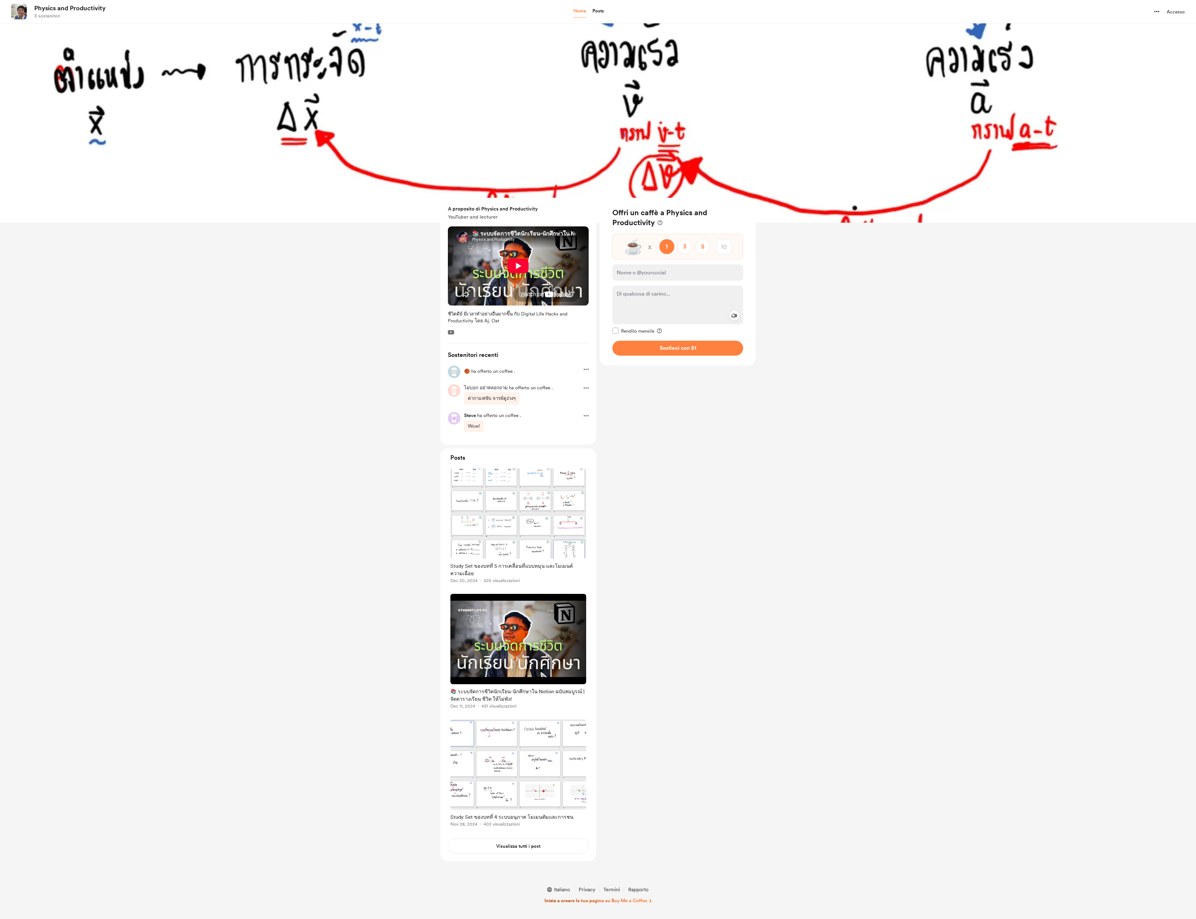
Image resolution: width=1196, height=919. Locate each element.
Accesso (1176, 12)
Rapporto (638, 890)
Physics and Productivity (70, 8)
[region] (678, 282)
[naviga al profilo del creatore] (19, 11)
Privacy (587, 890)
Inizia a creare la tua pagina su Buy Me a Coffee (595, 900)
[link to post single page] (518, 527)
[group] (518, 527)
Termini (611, 890)
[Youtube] (451, 332)
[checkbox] (633, 331)
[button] (579, 11)
